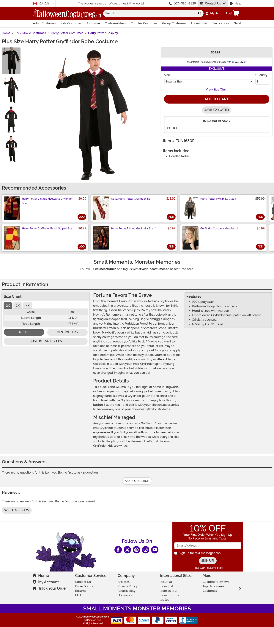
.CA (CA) (44, 3)
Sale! (237, 23)
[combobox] (149, 13)
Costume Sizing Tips (46, 341)
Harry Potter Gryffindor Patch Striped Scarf (48, 228)
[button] (218, 13)
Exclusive (93, 23)
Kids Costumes (71, 23)
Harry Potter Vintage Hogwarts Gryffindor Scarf (47, 201)
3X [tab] (18, 305)
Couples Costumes (144, 23)
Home (43, 575)
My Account (48, 582)
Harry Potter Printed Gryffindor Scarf (133, 228)
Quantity (261, 75)
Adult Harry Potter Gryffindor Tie (130, 198)
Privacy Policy (128, 586)
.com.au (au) (168, 591)
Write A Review (16, 510)
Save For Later (216, 110)
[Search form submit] (200, 13)
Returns (80, 591)
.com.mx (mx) (169, 595)
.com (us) (166, 586)
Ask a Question (137, 481)
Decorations (220, 23)
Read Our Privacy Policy (208, 567)
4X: (169, 128)
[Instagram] (145, 549)
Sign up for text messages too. (200, 553)
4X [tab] (27, 305)
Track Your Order (52, 588)
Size (167, 75)
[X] (127, 549)
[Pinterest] (136, 549)
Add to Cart (216, 99)
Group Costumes (174, 23)
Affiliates (124, 582)
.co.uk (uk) (167, 582)
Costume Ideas (115, 23)
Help (237, 3)
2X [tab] (8, 305)
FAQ (78, 595)
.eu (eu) (165, 599)
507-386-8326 (185, 3)
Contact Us (213, 3)
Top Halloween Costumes (213, 589)
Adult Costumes (44, 23)
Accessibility (127, 591)
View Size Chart (217, 89)
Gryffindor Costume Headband (219, 228)
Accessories (199, 23)
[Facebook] (118, 549)
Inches (23, 332)
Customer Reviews (216, 582)
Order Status (84, 586)
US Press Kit (126, 595)
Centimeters (67, 332)
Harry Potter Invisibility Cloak (218, 198)
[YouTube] (154, 549)
